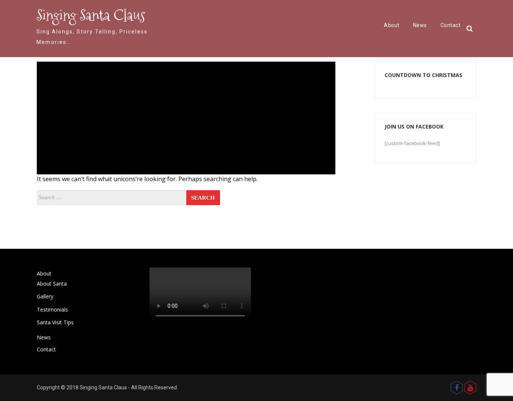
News (420, 25)
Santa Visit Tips (55, 322)
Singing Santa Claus (90, 15)
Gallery (45, 296)
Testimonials (52, 309)
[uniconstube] (470, 387)
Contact (451, 25)
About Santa (52, 283)
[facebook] (457, 387)
